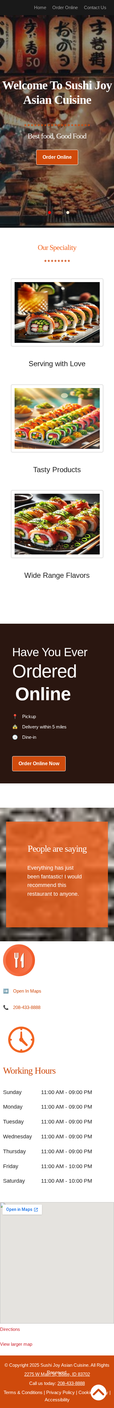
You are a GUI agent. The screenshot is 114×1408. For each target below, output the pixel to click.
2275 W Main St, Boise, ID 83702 (57, 1374)
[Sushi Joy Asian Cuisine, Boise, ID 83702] (57, 1263)
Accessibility (57, 1399)
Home (40, 7)
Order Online (65, 7)
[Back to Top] (98, 1392)
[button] (49, 212)
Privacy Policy (60, 1392)
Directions (10, 1329)
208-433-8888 (26, 1007)
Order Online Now (39, 763)
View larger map (16, 1344)
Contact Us (95, 7)
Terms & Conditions (23, 1392)
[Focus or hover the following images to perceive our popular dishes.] (57, 317)
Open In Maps (27, 991)
